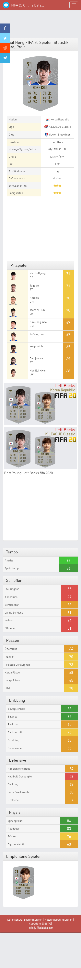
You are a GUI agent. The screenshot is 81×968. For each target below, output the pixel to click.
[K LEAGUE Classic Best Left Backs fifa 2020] (40, 448)
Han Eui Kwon (38, 370)
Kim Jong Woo (38, 322)
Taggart (34, 285)
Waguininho (37, 346)
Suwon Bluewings (60, 134)
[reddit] (5, 48)
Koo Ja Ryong (38, 273)
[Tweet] (5, 38)
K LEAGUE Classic (59, 126)
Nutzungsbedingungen (58, 919)
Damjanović (37, 358)
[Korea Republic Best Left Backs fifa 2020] (40, 404)
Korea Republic (59, 119)
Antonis (34, 297)
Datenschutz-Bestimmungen (24, 919)
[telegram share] (5, 58)
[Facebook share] (5, 28)
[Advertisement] (40, 25)
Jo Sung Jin (37, 334)
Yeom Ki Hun (37, 309)
